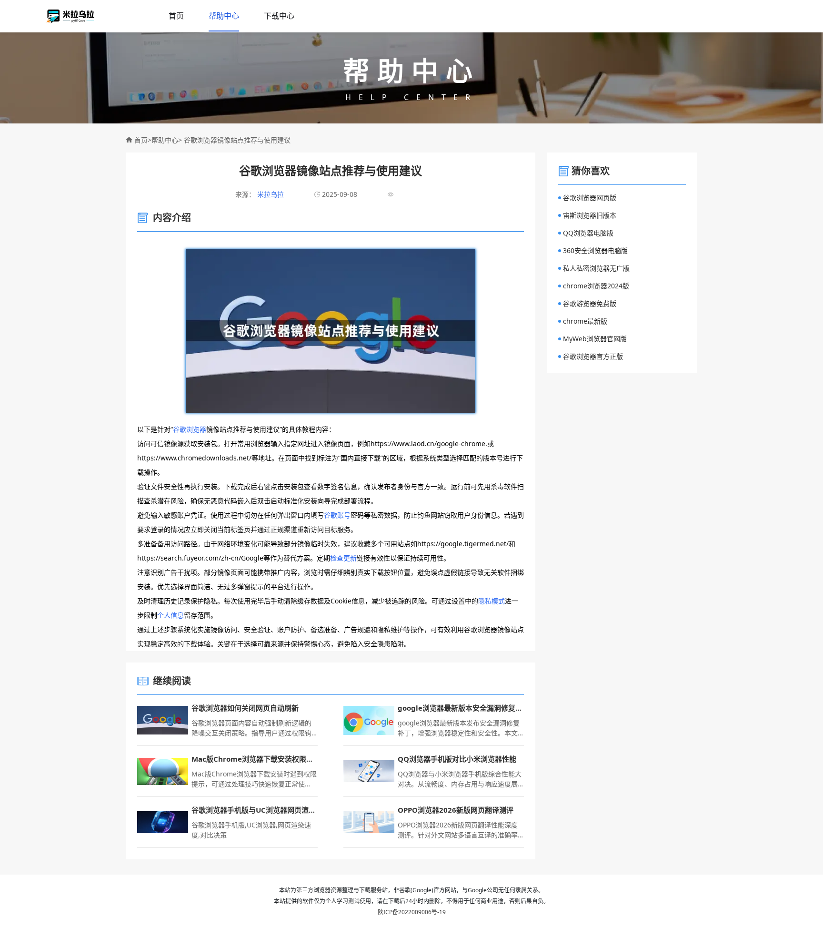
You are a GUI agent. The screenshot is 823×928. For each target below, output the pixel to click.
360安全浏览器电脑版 (595, 250)
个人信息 (170, 615)
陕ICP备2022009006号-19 (412, 912)
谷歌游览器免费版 (589, 303)
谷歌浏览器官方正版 (593, 356)
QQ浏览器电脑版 (588, 232)
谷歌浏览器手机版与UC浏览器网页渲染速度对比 (254, 810)
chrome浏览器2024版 (596, 285)
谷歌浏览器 (189, 429)
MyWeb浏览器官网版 (595, 338)
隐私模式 (491, 600)
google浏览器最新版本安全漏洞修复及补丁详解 (461, 708)
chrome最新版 (585, 321)
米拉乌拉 (269, 194)
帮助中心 (224, 15)
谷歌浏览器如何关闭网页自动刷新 (245, 708)
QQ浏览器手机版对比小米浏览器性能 (457, 759)
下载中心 (279, 15)
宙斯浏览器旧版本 (589, 215)
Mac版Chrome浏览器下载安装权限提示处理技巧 (254, 759)
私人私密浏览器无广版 (596, 268)
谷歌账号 (337, 515)
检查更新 (343, 557)
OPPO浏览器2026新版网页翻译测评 (455, 810)
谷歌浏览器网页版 (589, 197)
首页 (176, 15)
